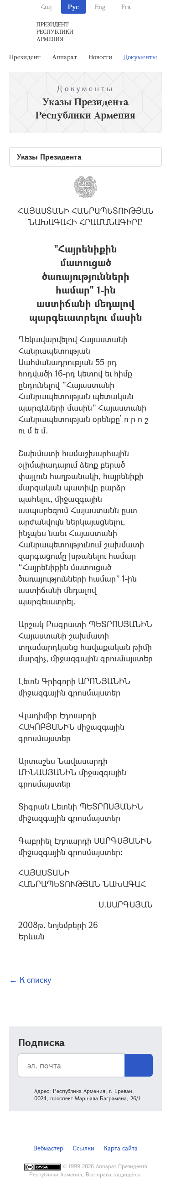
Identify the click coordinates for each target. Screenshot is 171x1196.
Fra (126, 6)
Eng (100, 6)
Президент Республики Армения (54, 31)
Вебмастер (48, 1148)
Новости (100, 56)
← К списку (30, 979)
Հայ (46, 6)
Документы (140, 56)
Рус (73, 6)
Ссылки (83, 1148)
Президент (25, 56)
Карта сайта (121, 1148)
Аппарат (64, 56)
